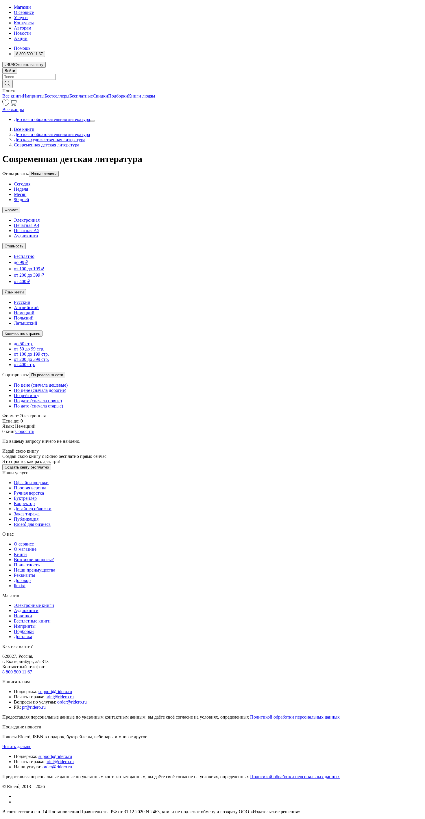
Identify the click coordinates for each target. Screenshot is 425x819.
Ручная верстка (29, 493)
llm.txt (19, 585)
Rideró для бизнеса (32, 524)
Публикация (26, 519)
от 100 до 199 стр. (31, 354)
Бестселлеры (57, 95)
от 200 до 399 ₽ (29, 275)
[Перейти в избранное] (5, 104)
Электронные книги (34, 605)
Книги (20, 554)
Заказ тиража (27, 513)
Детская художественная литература (49, 139)
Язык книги (14, 292)
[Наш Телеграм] (16, 801)
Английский (26, 307)
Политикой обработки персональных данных (295, 717)
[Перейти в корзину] (13, 104)
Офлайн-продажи (31, 482)
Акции (20, 38)
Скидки (100, 95)
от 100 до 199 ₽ (29, 268)
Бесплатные (81, 95)
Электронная (27, 220)
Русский (22, 302)
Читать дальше (16, 746)
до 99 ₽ (21, 262)
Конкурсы (24, 22)
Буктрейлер (25, 498)
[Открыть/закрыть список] (92, 121)
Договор (22, 580)
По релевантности (47, 375)
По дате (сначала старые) (38, 405)
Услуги (21, 17)
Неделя (21, 189)
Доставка (23, 636)
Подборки (118, 95)
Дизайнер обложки (32, 508)
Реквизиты (24, 575)
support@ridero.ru (55, 691)
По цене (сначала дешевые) (41, 385)
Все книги (12, 95)
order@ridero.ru (72, 701)
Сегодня (22, 183)
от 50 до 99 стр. (29, 348)
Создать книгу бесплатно (27, 467)
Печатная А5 (26, 230)
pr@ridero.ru (34, 707)
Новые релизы (43, 174)
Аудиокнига (26, 235)
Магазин (22, 7)
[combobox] (212, 77)
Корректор (24, 503)
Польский (24, 317)
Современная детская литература (46, 144)
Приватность (27, 564)
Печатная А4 (26, 225)
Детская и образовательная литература (52, 119)
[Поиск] (7, 84)
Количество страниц (22, 333)
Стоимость (14, 246)
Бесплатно (24, 256)
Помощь (22, 48)
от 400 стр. (24, 364)
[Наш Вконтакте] (17, 796)
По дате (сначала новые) (38, 400)
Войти (10, 71)
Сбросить (24, 431)
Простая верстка (30, 487)
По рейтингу (26, 395)
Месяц (20, 194)
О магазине (25, 549)
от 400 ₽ (22, 281)
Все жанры (13, 109)
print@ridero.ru (59, 696)
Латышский (25, 323)
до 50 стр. (23, 343)
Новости (22, 33)
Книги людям (141, 95)
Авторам (22, 27)
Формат (11, 210)
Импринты (34, 95)
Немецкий (24, 312)
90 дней (21, 199)
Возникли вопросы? (34, 559)
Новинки (23, 615)
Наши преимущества (34, 570)
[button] (212, 83)
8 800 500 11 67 (17, 671)
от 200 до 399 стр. (31, 359)
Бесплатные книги (32, 620)
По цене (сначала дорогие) (40, 390)
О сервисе (24, 12)
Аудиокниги (26, 610)
